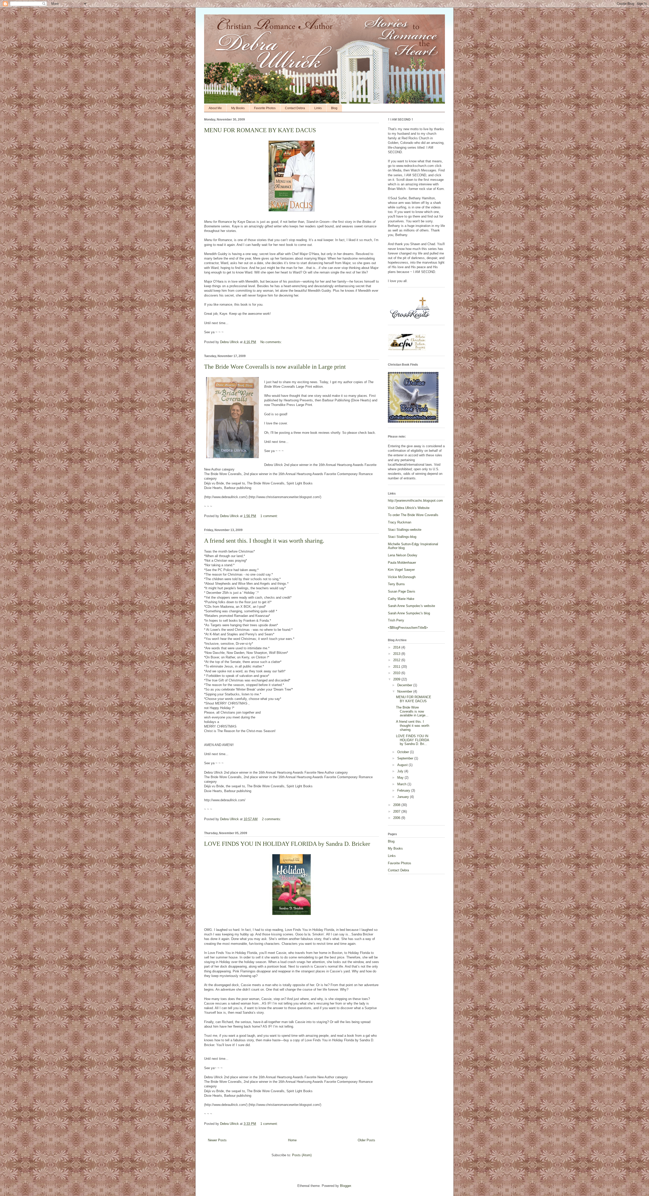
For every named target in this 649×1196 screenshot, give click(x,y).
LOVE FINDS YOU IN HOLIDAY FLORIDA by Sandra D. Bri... (412, 740)
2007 (397, 811)
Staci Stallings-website (404, 530)
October (403, 752)
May (401, 777)
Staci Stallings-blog (402, 537)
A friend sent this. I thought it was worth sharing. (264, 540)
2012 (397, 660)
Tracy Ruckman (399, 522)
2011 (397, 667)
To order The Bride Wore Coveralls (413, 515)
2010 (397, 673)
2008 (397, 805)
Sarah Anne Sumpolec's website (411, 606)
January (403, 797)
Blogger (345, 1186)
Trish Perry (396, 620)
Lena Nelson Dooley (402, 555)
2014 (397, 647)
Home (292, 1140)
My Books (238, 108)
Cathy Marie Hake (401, 599)
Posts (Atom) (302, 1155)
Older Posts (366, 1140)
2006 (397, 818)
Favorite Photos (265, 108)
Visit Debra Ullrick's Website (408, 508)
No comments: (271, 342)
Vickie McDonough (402, 577)
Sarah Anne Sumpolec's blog (409, 613)
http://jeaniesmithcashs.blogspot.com (415, 500)
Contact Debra (295, 108)
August (403, 765)
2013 (397, 654)
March (402, 784)
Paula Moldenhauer (402, 562)
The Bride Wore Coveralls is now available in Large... (412, 711)
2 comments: (272, 819)
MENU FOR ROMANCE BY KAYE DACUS (260, 130)
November (405, 691)
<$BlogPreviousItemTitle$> (408, 628)
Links (318, 108)
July (400, 771)
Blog (334, 108)
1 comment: (269, 516)
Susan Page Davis (401, 591)
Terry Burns (396, 584)
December (405, 685)
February (404, 790)
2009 (397, 679)
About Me (215, 108)
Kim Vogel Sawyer (401, 570)
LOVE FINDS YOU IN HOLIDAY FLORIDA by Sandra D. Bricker (287, 843)
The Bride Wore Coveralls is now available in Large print (275, 366)
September (405, 758)
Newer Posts (217, 1140)
